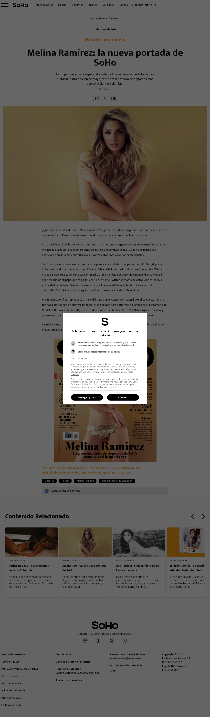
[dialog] (105, 358)
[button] (105, 358)
